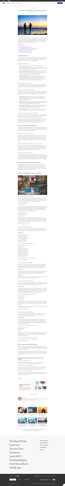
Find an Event (27, 479)
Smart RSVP (15, 456)
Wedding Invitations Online (36, 430)
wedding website (26, 347)
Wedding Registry (18, 460)
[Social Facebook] (44, 480)
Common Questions (44, 445)
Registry (13, 3)
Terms (33, 483)
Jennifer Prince (31, 12)
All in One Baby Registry (24, 429)
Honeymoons (14, 6)
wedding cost (23, 84)
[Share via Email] (35, 394)
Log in (55, 3)
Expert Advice (19, 3)
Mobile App (15, 467)
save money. (39, 85)
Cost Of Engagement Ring (27, 430)
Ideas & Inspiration (44, 442)
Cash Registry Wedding (42, 429)
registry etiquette (27, 40)
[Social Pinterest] (42, 480)
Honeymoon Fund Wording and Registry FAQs (25, 52)
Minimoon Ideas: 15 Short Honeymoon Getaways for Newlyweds (42, 415)
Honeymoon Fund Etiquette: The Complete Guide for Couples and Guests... (22, 425)
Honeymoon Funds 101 (22, 45)
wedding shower (27, 156)
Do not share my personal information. (50, 483)
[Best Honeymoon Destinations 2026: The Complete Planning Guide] (32, 420)
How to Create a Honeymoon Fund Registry (25, 47)
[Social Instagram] (40, 480)
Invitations (14, 452)
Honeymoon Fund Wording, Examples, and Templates (26, 49)
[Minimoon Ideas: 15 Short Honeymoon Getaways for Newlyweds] (42, 410)
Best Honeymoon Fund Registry (33, 429)
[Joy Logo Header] (3, 3)
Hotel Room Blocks (18, 463)
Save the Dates (16, 448)
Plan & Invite (8, 3)
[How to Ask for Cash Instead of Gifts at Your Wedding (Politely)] (22, 410)
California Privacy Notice (41, 483)
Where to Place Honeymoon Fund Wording (25, 50)
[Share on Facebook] (31, 394)
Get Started (60, 3)
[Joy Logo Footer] (54, 480)
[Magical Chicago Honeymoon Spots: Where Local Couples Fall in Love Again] (42, 420)
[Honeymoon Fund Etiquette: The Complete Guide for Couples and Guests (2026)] (22, 420)
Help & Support (43, 447)
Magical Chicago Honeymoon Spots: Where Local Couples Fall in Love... (42, 425)
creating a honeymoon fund (28, 127)
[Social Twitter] (47, 480)
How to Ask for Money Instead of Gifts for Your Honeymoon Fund (28, 48)
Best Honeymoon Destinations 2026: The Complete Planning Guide (32, 425)
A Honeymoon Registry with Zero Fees (24, 385)
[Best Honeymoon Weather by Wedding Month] (32, 410)
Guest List (14, 444)
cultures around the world (32, 102)
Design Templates (44, 440)
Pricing (41, 449)
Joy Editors (28, 36)
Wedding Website (18, 441)
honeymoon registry (35, 39)
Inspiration (11, 6)
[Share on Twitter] (32, 394)
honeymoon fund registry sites (27, 135)
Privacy (36, 483)
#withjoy (49, 479)
